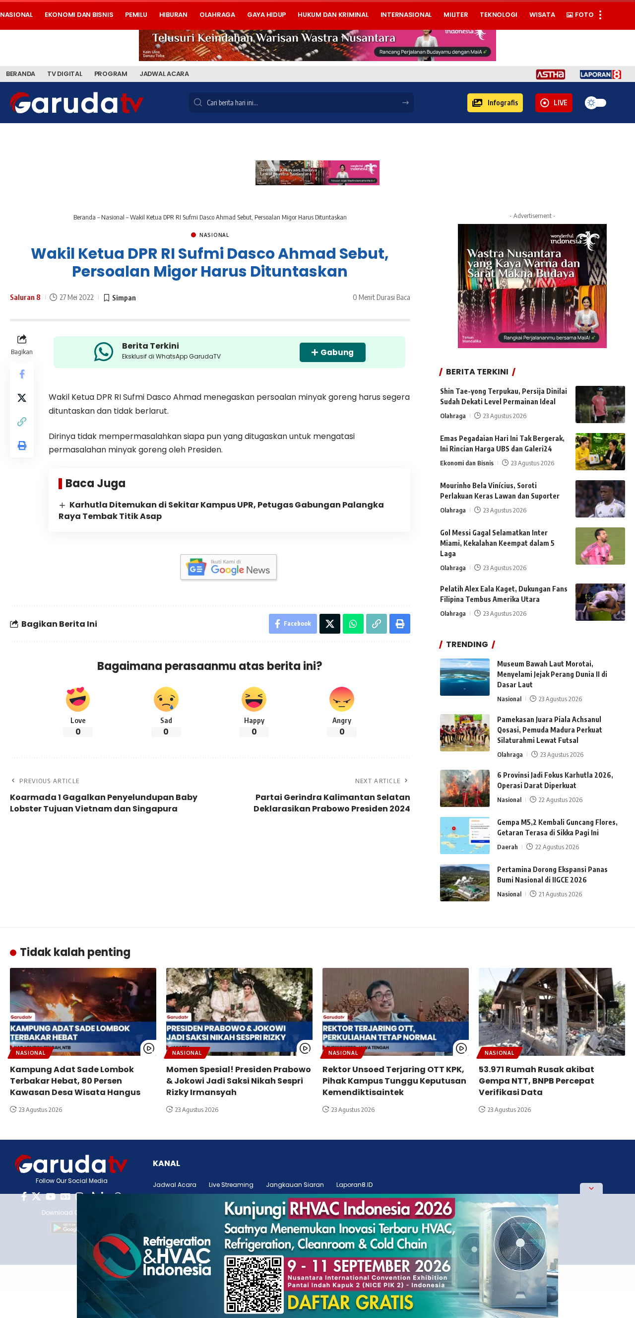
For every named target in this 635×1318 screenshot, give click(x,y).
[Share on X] (22, 398)
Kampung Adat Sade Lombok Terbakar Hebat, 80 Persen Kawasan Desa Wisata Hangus (75, 1081)
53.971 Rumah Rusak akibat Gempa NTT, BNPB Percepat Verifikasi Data (536, 1081)
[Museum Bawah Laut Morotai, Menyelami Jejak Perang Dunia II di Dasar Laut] (465, 677)
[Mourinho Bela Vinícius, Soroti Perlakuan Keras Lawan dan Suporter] (600, 498)
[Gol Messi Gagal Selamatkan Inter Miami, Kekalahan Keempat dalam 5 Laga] (600, 546)
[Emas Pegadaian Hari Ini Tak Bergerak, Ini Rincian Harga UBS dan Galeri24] (600, 451)
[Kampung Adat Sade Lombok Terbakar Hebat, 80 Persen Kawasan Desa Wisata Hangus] (83, 1012)
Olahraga (453, 416)
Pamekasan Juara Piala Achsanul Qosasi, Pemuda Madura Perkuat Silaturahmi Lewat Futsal (549, 729)
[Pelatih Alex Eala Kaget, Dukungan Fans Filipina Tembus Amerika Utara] (600, 602)
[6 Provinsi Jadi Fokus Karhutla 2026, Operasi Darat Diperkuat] (465, 788)
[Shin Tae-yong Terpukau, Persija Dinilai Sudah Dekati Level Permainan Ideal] (600, 404)
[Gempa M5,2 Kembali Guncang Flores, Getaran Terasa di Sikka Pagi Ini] (465, 835)
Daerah (507, 847)
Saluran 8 (25, 297)
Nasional (113, 217)
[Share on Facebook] (22, 374)
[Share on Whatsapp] (353, 624)
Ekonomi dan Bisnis (467, 463)
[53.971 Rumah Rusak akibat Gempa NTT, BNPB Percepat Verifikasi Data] (552, 1012)
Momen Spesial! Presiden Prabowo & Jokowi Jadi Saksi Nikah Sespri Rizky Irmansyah (238, 1081)
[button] (495, 102)
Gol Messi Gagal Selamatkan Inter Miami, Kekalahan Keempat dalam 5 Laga (497, 543)
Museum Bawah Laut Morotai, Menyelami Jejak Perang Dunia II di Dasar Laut (552, 674)
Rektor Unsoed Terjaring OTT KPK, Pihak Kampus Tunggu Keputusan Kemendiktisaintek (394, 1081)
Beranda (84, 217)
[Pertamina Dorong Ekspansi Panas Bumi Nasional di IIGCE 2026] (465, 882)
